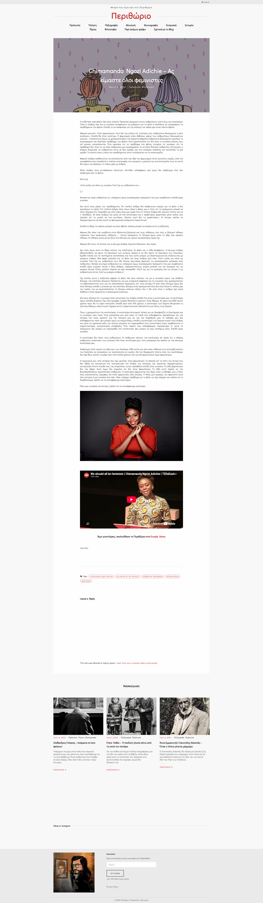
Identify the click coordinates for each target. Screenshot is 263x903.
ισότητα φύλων (172, 576)
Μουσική (131, 25)
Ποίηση (93, 25)
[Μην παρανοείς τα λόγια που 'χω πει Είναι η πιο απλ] (180, 837)
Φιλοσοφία (110, 29)
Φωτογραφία (151, 25)
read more (59, 769)
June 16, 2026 (59, 737)
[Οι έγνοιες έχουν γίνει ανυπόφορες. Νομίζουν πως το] (102, 837)
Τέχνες (92, 29)
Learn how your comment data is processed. (136, 662)
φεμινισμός (86, 581)
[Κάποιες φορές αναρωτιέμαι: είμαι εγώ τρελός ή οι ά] (141, 837)
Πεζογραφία (111, 25)
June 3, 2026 (112, 737)
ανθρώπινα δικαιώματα (153, 576)
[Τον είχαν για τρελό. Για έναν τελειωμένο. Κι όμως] (82, 837)
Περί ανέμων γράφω (135, 29)
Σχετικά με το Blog (164, 29)
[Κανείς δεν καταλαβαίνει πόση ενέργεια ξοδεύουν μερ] (200, 837)
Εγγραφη (115, 873)
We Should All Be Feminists (127, 576)
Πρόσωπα (75, 25)
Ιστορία (189, 25)
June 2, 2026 (165, 737)
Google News (157, 536)
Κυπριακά (171, 25)
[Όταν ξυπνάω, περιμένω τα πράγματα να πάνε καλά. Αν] (63, 837)
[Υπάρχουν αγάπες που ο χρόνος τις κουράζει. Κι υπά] (161, 837)
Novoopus (144, 900)
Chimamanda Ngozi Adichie (101, 576)
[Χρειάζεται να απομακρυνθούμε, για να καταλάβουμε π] (121, 837)
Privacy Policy (112, 886)
